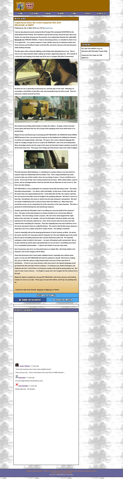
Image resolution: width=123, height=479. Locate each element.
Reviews (60, 13)
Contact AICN (68, 473)
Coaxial (47, 13)
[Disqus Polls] (46, 337)
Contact (87, 13)
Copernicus (49, 28)
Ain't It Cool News (29, 6)
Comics (74, 13)
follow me (48, 290)
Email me (40, 290)
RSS (52, 473)
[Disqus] (46, 387)
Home (20, 13)
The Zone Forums (92, 471)
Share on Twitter (63, 300)
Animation (67, 471)
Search (100, 13)
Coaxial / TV (41, 471)
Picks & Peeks (50, 471)
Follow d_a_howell (46, 295)
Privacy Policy (59, 473)
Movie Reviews (59, 471)
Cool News (34, 13)
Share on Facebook (31, 300)
